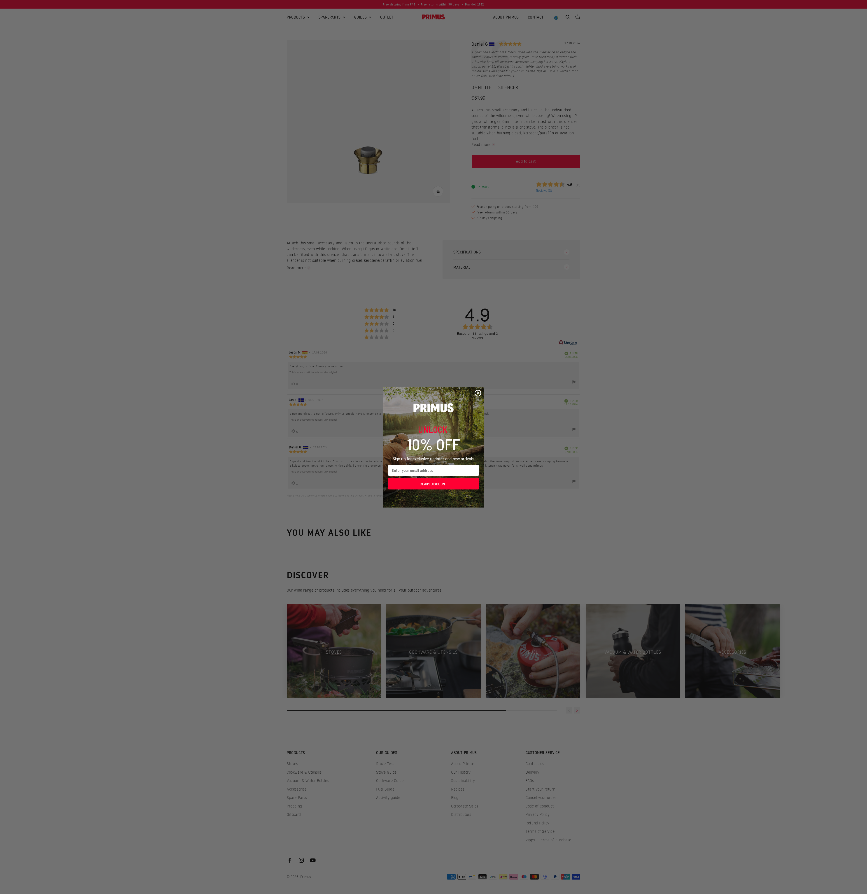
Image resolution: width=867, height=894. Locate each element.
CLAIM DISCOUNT (433, 483)
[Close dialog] (478, 393)
